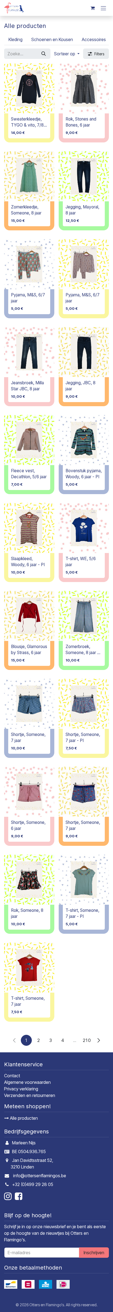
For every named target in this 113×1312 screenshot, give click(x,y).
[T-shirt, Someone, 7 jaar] (29, 967)
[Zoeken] (43, 53)
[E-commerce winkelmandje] (92, 7)
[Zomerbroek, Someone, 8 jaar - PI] (84, 616)
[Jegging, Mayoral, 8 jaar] (84, 176)
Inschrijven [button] (94, 1252)
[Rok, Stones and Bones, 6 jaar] (84, 88)
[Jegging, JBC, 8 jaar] (84, 352)
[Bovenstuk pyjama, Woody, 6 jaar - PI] (84, 440)
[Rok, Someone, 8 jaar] (29, 879)
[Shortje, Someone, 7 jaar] (29, 704)
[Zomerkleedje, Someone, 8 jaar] (29, 176)
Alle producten (23, 1118)
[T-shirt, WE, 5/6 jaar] (84, 528)
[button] (67, 53)
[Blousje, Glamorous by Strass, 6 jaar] (29, 616)
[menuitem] (15, 39)
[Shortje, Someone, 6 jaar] (29, 792)
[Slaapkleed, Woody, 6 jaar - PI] (29, 528)
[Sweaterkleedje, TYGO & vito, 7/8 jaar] (29, 88)
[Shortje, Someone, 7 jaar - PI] (84, 704)
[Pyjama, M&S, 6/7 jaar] (29, 264)
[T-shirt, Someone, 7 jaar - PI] (84, 879)
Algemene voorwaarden (27, 1082)
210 (87, 1040)
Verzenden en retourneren (29, 1095)
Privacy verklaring (21, 1089)
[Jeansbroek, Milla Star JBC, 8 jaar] (29, 352)
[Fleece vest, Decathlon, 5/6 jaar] (29, 440)
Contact (12, 1075)
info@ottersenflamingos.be (39, 1175)
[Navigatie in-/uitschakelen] (103, 8)
